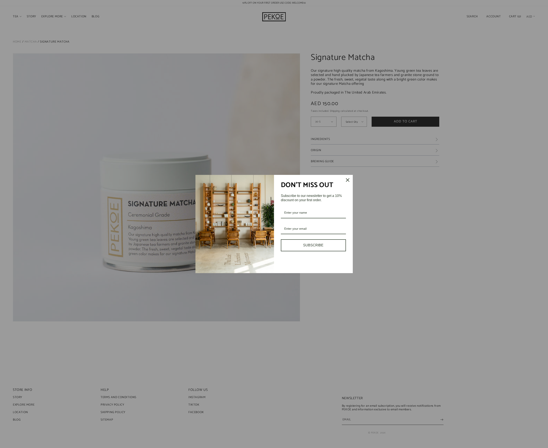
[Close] (347, 180)
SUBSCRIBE (313, 245)
